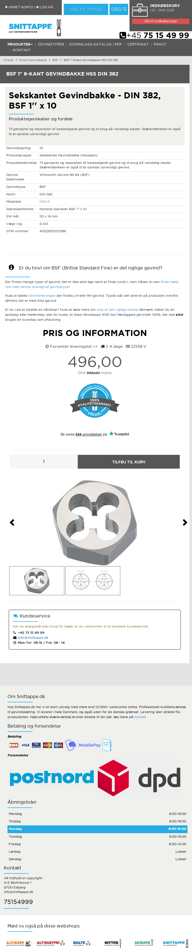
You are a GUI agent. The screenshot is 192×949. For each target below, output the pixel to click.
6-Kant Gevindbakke (33, 60)
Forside (9, 60)
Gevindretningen (42, 295)
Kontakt (22, 50)
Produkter (19, 44)
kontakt (140, 717)
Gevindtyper (51, 44)
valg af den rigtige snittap (117, 309)
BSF (55, 60)
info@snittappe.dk (33, 638)
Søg (116, 10)
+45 (157, 35)
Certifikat (137, 44)
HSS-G (45, 201)
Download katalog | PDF (95, 44)
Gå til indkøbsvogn (160, 21)
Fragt (160, 44)
